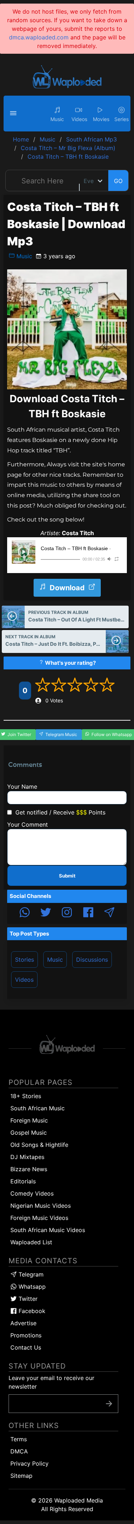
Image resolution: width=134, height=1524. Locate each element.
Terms (18, 1439)
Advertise (23, 1323)
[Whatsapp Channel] (24, 913)
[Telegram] (109, 913)
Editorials (23, 1181)
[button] (14, 113)
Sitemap (21, 1475)
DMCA (19, 1451)
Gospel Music (28, 1132)
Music (23, 256)
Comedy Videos (32, 1193)
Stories (24, 959)
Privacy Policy (29, 1463)
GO (118, 180)
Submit (67, 876)
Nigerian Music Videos (40, 1205)
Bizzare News (28, 1169)
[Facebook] (88, 913)
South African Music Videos (47, 1230)
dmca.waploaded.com (39, 37)
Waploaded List (31, 1242)
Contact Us (25, 1347)
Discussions (92, 959)
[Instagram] (66, 913)
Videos (24, 979)
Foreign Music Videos (39, 1217)
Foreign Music (29, 1120)
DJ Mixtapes (27, 1156)
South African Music (37, 1108)
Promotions (25, 1335)
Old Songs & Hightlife (39, 1144)
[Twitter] (45, 913)
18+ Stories (25, 1096)
